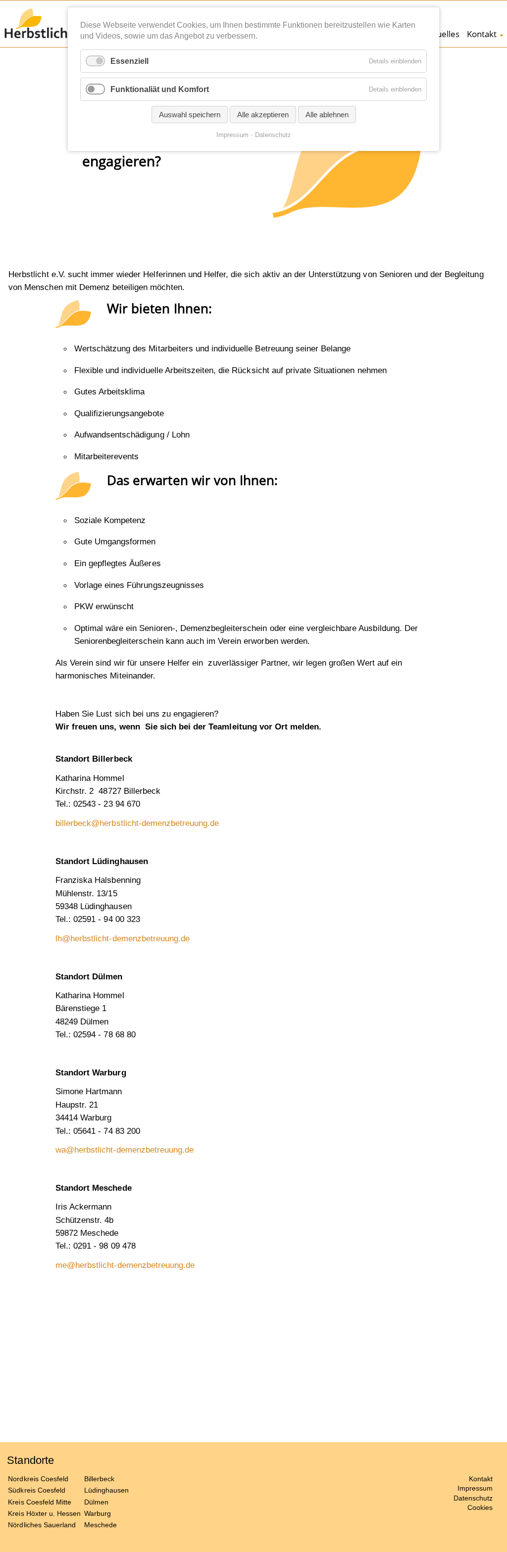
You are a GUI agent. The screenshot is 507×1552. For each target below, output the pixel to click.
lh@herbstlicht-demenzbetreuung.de (122, 938)
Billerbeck (99, 1479)
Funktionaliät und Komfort (159, 89)
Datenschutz (473, 1498)
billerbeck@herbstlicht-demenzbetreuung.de (137, 823)
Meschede (100, 1525)
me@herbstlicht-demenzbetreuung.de (125, 1265)
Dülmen (96, 1502)
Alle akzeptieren (263, 114)
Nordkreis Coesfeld (38, 1479)
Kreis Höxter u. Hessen (44, 1513)
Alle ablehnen (327, 114)
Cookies (480, 1507)
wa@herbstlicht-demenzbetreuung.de (124, 1150)
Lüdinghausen (106, 1490)
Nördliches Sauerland (42, 1525)
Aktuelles (441, 34)
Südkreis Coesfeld (36, 1490)
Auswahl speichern (189, 114)
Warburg (97, 1513)
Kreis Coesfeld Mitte (39, 1502)
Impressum (475, 1488)
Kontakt (482, 34)
